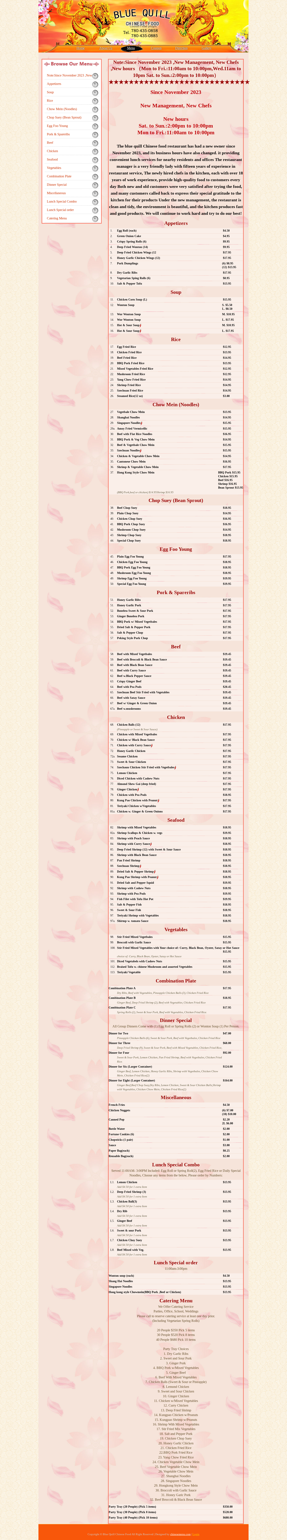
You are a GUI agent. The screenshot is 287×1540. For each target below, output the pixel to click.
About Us (105, 48)
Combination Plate (59, 176)
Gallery (207, 48)
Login (195, 1534)
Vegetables (54, 168)
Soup (50, 92)
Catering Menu (57, 218)
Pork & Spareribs (58, 134)
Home (80, 48)
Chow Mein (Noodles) (62, 109)
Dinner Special (57, 184)
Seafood (52, 159)
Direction (181, 48)
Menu (131, 48)
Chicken (52, 151)
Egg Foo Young (57, 126)
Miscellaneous (56, 193)
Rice (50, 100)
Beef (50, 142)
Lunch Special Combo (62, 201)
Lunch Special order (60, 210)
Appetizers (54, 84)
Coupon (156, 48)
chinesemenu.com (180, 1534)
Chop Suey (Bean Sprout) (64, 117)
